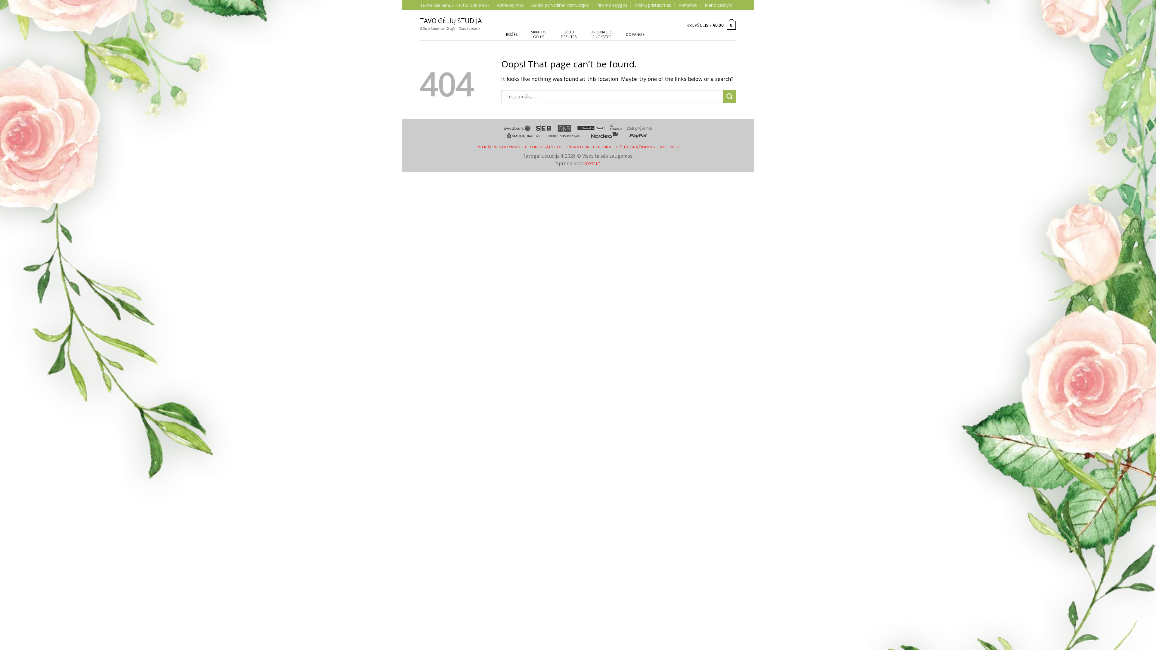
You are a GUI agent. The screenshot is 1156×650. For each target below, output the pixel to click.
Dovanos (635, 34)
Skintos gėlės (538, 34)
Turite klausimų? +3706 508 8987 (455, 5)
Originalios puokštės (602, 34)
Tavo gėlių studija (451, 21)
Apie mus (669, 147)
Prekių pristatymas (653, 5)
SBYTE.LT (592, 163)
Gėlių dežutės (569, 34)
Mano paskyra (718, 5)
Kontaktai (688, 5)
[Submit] (729, 96)
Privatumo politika (589, 147)
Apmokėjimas (510, 5)
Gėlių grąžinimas (635, 147)
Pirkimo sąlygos (611, 5)
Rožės (511, 34)
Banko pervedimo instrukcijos (560, 5)
